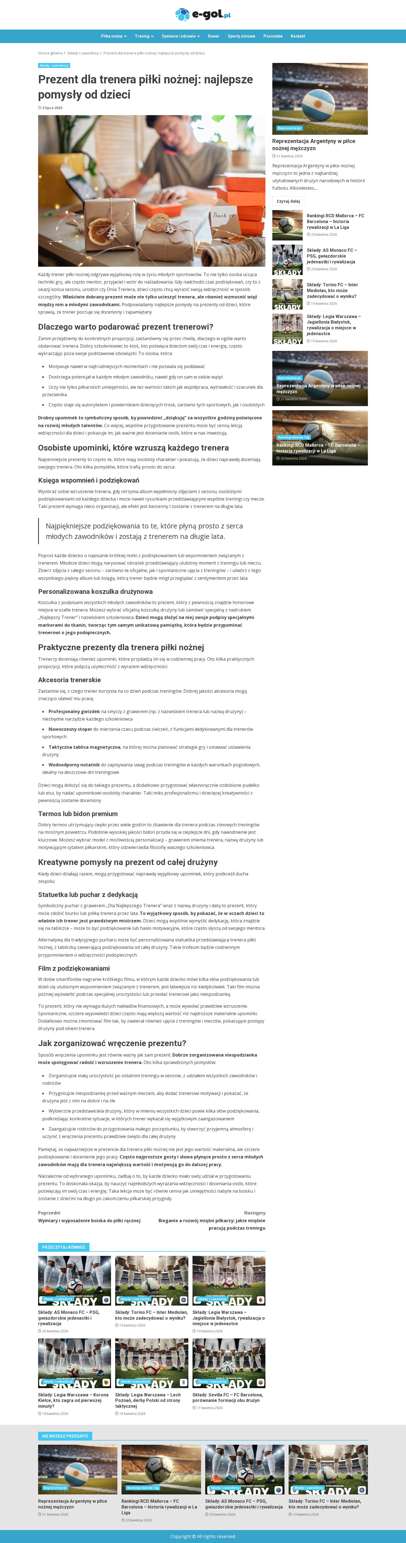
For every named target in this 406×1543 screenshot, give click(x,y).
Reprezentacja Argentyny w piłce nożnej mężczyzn (320, 99)
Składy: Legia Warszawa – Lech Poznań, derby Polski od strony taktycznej (151, 1363)
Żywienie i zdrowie (179, 36)
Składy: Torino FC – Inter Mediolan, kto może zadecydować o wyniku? (151, 1281)
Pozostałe (273, 36)
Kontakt (298, 36)
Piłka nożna (111, 36)
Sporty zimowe (241, 36)
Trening (142, 36)
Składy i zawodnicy (54, 65)
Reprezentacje (289, 128)
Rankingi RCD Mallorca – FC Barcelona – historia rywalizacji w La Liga (287, 225)
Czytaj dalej (288, 200)
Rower (214, 36)
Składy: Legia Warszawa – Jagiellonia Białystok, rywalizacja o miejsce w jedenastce (229, 1281)
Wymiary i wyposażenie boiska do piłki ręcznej (89, 1216)
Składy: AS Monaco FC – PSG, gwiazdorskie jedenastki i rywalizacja (74, 1281)
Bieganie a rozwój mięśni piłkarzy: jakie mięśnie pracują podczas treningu (212, 1220)
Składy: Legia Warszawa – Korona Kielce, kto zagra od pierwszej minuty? (74, 1363)
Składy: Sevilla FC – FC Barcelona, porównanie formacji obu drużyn (229, 1363)
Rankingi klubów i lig (293, 437)
